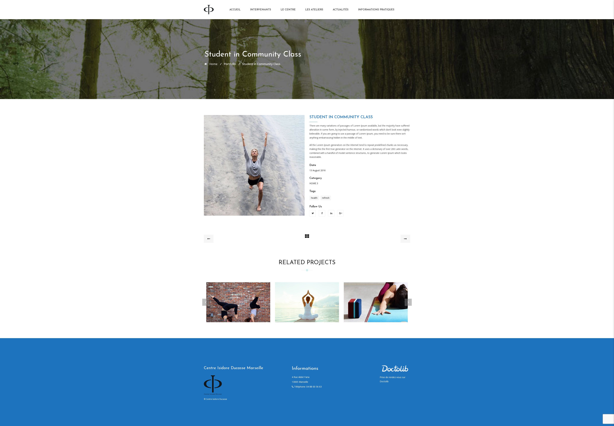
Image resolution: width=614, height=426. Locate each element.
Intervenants (260, 9)
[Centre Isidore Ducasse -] (209, 9)
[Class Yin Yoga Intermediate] (376, 298)
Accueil (234, 9)
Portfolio (230, 64)
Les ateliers (314, 9)
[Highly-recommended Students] (307, 298)
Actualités (340, 9)
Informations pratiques (376, 9)
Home (213, 64)
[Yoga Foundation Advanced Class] (238, 298)
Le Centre (288, 9)
